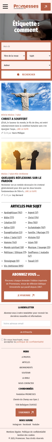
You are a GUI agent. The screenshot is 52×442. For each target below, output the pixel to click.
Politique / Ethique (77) (15, 252)
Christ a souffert (14, 119)
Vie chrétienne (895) (13, 265)
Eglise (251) (9, 227)
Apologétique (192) (13, 212)
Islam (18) (32, 242)
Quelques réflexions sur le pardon (21, 179)
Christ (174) (33, 217)
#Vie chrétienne (21, 174)
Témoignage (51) (11, 261)
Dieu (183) (32, 222)
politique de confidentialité (29, 341)
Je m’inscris (26, 332)
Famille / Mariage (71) (38, 232)
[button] (5, 7)
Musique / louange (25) (39, 247)
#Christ (4, 115)
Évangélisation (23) (13, 232)
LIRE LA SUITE (23, 129)
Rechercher (28, 74)
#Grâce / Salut (14, 115)
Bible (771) (9, 217)
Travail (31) (33, 261)
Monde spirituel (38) (14, 247)
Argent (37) (33, 212)
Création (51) (10, 222)
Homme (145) (10, 242)
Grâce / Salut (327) (13, 237)
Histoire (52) (34, 237)
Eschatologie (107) (36, 227)
